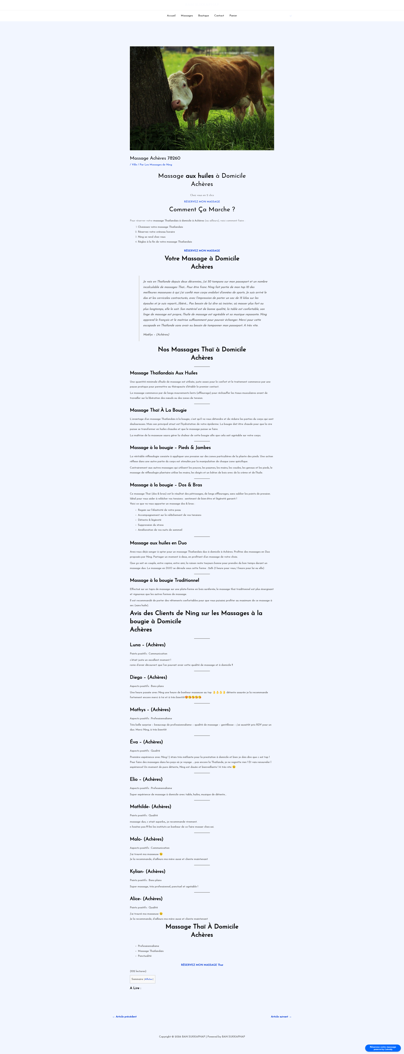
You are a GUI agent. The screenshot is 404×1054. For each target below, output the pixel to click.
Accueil (171, 15)
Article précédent (124, 1016)
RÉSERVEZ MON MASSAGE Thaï (202, 965)
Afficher (149, 979)
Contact (219, 15)
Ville (134, 164)
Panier (233, 15)
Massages (187, 15)
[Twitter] (290, 16)
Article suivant (281, 1016)
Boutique (203, 15)
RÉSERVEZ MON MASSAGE (202, 201)
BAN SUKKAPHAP (202, 5)
